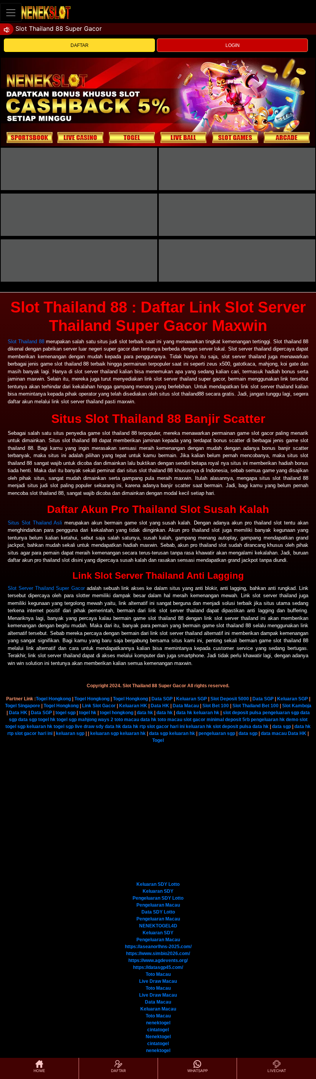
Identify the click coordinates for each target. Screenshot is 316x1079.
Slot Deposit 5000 (229, 699)
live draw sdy (89, 726)
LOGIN (232, 45)
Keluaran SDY (158, 891)
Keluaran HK (133, 705)
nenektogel (158, 1023)
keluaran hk (206, 712)
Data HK (160, 705)
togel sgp (65, 712)
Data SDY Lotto (158, 912)
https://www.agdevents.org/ (158, 960)
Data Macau (186, 705)
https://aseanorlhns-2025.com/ (158, 946)
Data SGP (162, 699)
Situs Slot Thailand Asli (35, 523)
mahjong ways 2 (95, 719)
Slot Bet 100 (215, 705)
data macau (274, 733)
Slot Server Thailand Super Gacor (46, 588)
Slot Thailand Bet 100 (255, 705)
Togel (158, 740)
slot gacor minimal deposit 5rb (216, 719)
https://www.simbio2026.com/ (158, 953)
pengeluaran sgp (280, 712)
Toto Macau (158, 974)
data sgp (27, 719)
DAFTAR (80, 45)
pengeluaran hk (268, 719)
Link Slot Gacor (99, 705)
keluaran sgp (70, 733)
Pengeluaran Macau (158, 905)
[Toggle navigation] (11, 12)
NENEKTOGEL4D (158, 926)
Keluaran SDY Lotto (158, 884)
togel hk (87, 712)
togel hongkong (116, 712)
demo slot (297, 719)
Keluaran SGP (191, 699)
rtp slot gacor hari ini (162, 726)
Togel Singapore (22, 705)
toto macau (126, 719)
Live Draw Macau (158, 981)
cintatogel (158, 1029)
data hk (145, 712)
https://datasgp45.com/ (158, 967)
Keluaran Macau (158, 1009)
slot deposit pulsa (242, 712)
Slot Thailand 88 (26, 341)
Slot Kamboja (296, 705)
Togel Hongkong (53, 699)
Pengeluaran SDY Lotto (158, 898)
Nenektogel (158, 1036)
